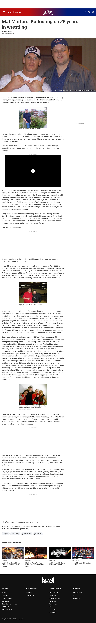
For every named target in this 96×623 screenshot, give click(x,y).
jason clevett (26, 534)
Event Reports (7, 598)
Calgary (5, 534)
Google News (77, 592)
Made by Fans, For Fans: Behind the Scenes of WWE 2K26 (35, 564)
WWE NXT (53, 601)
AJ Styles (53, 610)
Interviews (5, 601)
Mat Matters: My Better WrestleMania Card (57, 564)
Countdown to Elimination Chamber (81, 564)
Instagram (76, 598)
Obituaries (5, 607)
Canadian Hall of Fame (10, 604)
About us (29, 592)
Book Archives (7, 610)
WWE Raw (53, 595)
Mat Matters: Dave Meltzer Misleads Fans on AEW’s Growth (11, 564)
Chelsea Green (55, 598)
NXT (51, 607)
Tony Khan (53, 604)
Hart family (15, 534)
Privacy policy (30, 595)
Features (17, 12)
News (9, 12)
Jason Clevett (7, 32)
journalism (38, 534)
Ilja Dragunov (54, 592)
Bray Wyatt (53, 612)
